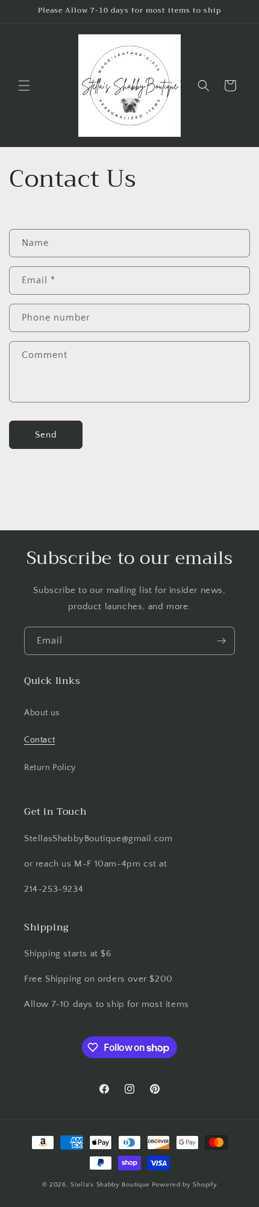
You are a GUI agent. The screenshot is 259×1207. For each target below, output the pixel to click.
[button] (24, 85)
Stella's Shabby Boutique (110, 1184)
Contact (39, 740)
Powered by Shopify (184, 1184)
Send (46, 435)
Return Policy (50, 768)
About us (42, 713)
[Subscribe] (221, 641)
